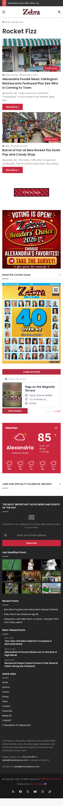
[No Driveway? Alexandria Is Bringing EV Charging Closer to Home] (31, 576)
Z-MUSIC (6, 720)
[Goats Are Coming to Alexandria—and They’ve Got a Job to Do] (31, 588)
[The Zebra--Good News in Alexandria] (31, 11)
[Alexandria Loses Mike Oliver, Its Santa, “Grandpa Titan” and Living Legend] (51, 564)
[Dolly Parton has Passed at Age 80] (31, 564)
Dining (5, 696)
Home (7, 22)
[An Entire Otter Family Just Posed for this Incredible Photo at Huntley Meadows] (11, 588)
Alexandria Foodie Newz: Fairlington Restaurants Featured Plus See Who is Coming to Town (30, 83)
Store (5, 701)
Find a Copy (31, 192)
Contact (6, 706)
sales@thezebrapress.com (15, 760)
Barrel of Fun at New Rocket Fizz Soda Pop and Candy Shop (31, 152)
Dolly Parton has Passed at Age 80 (21, 614)
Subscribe (7, 711)
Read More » (12, 107)
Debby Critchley (12, 75)
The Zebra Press (53, 779)
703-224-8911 (29, 757)
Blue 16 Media (37, 784)
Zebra (7, 146)
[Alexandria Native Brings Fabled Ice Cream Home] (51, 576)
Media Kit (6, 715)
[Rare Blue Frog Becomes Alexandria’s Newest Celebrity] (11, 564)
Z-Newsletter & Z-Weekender (16, 725)
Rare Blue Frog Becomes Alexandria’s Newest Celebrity (31, 609)
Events (5, 692)
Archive (6, 687)
